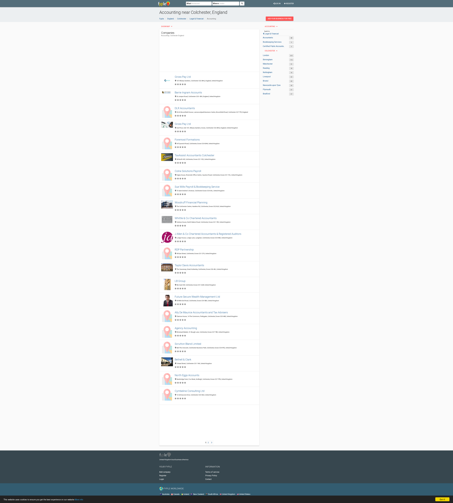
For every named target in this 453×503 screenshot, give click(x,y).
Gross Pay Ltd (183, 76)
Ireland (186, 494)
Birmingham (268, 59)
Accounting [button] (270, 26)
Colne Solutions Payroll (188, 171)
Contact (208, 479)
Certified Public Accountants (274, 46)
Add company (164, 472)
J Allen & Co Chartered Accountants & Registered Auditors (208, 233)
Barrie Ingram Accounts (188, 92)
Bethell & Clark (183, 359)
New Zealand (198, 494)
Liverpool (267, 76)
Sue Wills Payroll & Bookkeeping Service (197, 186)
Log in (278, 3)
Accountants (268, 37)
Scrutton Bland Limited (188, 343)
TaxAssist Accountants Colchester (194, 155)
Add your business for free (280, 19)
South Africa (213, 494)
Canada (176, 494)
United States (244, 494)
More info (79, 499)
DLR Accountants (185, 108)
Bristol (265, 81)
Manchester (268, 64)
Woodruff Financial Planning (191, 202)
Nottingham (267, 72)
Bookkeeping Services (272, 42)
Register (290, 3)
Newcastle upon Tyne (272, 85)
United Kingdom (228, 494)
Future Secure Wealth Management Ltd (197, 296)
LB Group (180, 281)
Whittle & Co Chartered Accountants (196, 218)
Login (161, 479)
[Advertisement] (204, 55)
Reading (266, 68)
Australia (165, 494)
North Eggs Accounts (187, 375)
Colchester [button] (270, 51)
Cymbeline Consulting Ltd (189, 390)
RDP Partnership (184, 249)
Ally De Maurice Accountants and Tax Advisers (201, 312)
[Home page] (164, 3)
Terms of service (212, 472)
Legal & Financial (272, 34)
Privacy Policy (211, 475)
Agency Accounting (186, 328)
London (266, 55)
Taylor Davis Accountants (189, 265)
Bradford (266, 94)
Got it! (442, 499)
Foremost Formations (187, 139)
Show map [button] (165, 26)
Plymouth (267, 89)
